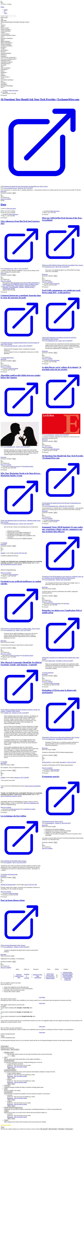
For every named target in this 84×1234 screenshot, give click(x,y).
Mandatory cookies (9, 1052)
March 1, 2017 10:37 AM (23, 630)
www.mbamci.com (50, 739)
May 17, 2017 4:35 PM (20, 268)
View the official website (20, 1066)
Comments (7, 1085)
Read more (3, 191)
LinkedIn (26, 978)
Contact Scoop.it (19, 976)
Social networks (8, 1092)
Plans (37, 976)
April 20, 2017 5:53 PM (61, 435)
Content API (67, 979)
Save (2, 1127)
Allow (14, 193)
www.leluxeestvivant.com (11, 345)
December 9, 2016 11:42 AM (64, 660)
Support (6, 1111)
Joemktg (5, 543)
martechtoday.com (9, 268)
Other (6, 1089)
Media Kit (19, 974)
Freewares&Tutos (48, 672)
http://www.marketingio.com (31, 803)
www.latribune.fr (8, 947)
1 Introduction (37, 977)
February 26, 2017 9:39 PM (21, 777)
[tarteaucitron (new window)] (5, 1126)
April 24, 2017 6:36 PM (24, 345)
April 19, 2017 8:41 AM (20, 553)
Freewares (66, 603)
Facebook (26, 974)
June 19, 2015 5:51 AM (30, 884)
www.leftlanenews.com (51, 340)
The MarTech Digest (27, 466)
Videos (6, 1120)
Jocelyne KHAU (46, 762)
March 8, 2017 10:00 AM (63, 579)
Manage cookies (50, 978)
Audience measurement (10, 1070)
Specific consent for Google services (13, 1107)
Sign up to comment (6, 199)
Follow (2, 7)
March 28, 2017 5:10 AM (25, 188)
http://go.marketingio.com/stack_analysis (11, 564)
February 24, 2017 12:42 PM (20, 712)
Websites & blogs (67, 972)
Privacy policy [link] (4, 1046)
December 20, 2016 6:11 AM (64, 739)
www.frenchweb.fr (50, 579)
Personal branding (67, 975)
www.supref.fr (8, 862)
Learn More (42, 997)
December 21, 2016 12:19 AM (68, 762)
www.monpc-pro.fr (50, 660)
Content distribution (67, 977)
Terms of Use (50, 974)
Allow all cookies (5, 1049)
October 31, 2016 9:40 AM (62, 823)
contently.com (7, 712)
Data (6, 92)
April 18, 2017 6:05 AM (25, 523)
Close (2, 1036)
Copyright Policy (50, 977)
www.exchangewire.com (10, 188)
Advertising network (9, 1060)
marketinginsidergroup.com (11, 523)
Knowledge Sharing (67, 974)
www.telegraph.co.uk (9, 446)
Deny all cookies (15, 1049)
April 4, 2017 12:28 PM (64, 340)
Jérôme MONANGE (8, 357)
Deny (13, 1055)
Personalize (61, 1129)
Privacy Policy (50, 975)
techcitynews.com (50, 267)
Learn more (42, 1003)
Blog (19, 977)
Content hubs (67, 978)
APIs (6, 1057)
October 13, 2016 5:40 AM (21, 947)
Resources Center (37, 974)
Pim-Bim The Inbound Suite (10, 874)
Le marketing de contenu (28, 809)
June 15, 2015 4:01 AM (18, 862)
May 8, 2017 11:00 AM (61, 267)
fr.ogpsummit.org (49, 823)
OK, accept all (44, 1129)
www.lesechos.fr (49, 435)
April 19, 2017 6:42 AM (22, 446)
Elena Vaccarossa (13, 90)
